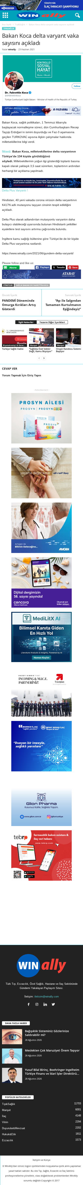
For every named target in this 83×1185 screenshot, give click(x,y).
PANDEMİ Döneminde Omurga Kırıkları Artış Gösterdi (19, 304)
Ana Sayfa (6, 24)
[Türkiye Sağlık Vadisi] (14, 337)
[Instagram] (38, 1004)
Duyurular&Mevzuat (13, 1128)
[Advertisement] (41, 910)
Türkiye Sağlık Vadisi (12, 348)
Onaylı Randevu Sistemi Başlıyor (68, 350)
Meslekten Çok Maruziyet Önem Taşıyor (52, 1050)
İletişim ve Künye (41, 1159)
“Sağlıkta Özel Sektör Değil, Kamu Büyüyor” (40, 350)
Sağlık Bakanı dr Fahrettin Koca (32, 285)
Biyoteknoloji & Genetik (14, 345)
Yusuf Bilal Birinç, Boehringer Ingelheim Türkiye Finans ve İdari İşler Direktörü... (52, 1071)
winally (12, 49)
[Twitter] (54, 1004)
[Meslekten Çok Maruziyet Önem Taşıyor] (12, 1056)
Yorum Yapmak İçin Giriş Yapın (21, 375)
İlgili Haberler (26, 322)
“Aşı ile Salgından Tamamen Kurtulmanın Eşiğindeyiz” (63, 304)
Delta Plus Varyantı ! (15, 190)
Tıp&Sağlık (20, 24)
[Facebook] (29, 1004)
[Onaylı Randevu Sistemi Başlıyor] (68, 337)
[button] (76, 15)
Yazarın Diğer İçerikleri (52, 322)
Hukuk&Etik (9, 1134)
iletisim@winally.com (46, 996)
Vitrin (5, 1122)
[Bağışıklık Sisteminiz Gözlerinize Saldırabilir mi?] (12, 1036)
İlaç (4, 1116)
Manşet (33, 345)
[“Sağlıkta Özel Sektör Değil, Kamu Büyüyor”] (41, 337)
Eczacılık (7, 1140)
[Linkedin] (46, 1004)
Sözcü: (6, 151)
